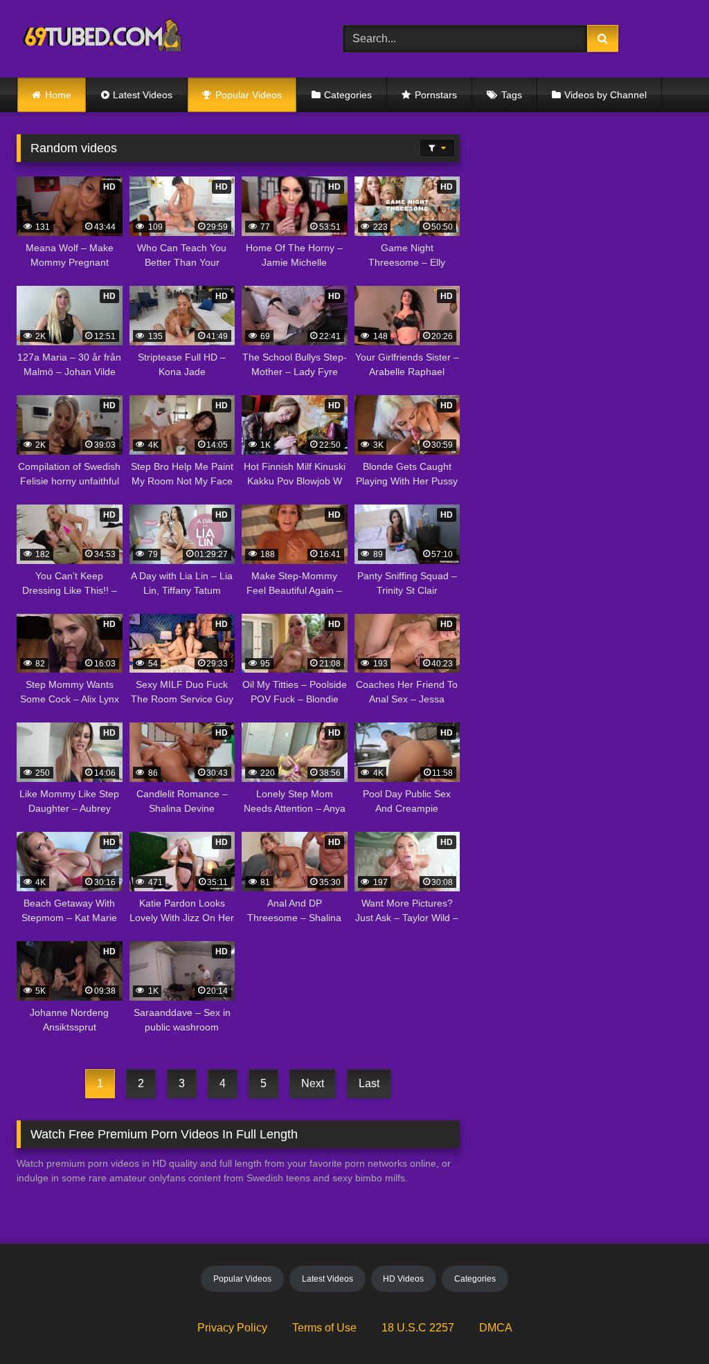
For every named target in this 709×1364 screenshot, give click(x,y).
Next (312, 1083)
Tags (511, 94)
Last (369, 1083)
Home (58, 94)
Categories (348, 94)
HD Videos (403, 1279)
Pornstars (436, 94)
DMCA (495, 1328)
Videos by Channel (605, 94)
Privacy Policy (232, 1328)
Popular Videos (248, 94)
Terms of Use (324, 1328)
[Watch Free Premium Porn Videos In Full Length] (158, 39)
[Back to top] (666, 1322)
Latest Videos (142, 94)
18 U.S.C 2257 (418, 1328)
